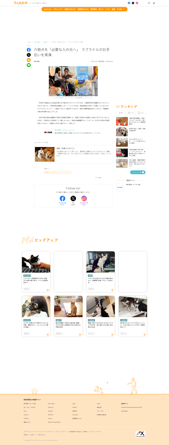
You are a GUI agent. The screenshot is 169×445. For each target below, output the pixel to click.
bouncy (50, 418)
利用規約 (85, 431)
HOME (29, 42)
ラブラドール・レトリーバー (61, 172)
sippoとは (47, 9)
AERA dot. (50, 415)
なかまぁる (75, 415)
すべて (121, 113)
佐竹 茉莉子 (27, 276)
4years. (98, 403)
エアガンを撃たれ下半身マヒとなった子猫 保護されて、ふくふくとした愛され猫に (35, 325)
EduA (25, 411)
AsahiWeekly (124, 411)
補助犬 (46, 42)
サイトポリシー (49, 431)
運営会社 (26, 435)
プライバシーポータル (95, 431)
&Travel (33, 407)
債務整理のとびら (77, 418)
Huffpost (50, 411)
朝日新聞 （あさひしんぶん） (65, 130)
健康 (113, 9)
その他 (119, 9)
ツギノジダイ (100, 411)
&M (24, 407)
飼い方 (101, 9)
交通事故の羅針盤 (101, 415)
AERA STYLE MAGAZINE (54, 422)
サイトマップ (39, 431)
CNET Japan (51, 403)
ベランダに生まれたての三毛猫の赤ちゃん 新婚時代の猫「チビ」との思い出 (100, 280)
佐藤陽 (90, 276)
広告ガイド (33, 435)
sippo (74, 403)
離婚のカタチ (27, 422)
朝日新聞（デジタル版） (30, 403)
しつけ (107, 9)
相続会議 (99, 407)
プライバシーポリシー (61, 431)
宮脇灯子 (58, 320)
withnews (26, 418)
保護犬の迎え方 (70, 9)
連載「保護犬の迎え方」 (66, 148)
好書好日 (74, 411)
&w (28, 407)
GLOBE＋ (74, 407)
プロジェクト (58, 9)
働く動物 (37, 42)
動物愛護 (93, 9)
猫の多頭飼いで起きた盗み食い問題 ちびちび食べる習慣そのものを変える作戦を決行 (68, 325)
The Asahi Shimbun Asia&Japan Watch (131, 407)
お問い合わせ (41, 435)
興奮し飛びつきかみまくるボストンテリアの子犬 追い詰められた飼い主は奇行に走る (100, 325)
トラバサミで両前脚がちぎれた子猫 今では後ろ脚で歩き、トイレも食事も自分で (35, 280)
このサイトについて (29, 431)
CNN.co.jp (50, 407)
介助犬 (47, 172)
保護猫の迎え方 (83, 9)
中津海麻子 (91, 320)
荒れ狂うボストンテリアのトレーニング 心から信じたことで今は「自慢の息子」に (132, 325)
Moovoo (26, 415)
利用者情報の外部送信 (75, 431)
